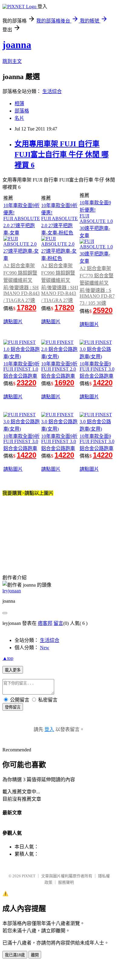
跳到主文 (12, 61)
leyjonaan (11, 590)
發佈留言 (13, 707)
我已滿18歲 (15, 955)
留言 (58, 623)
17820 (26, 307)
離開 (35, 955)
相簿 (19, 103)
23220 (26, 383)
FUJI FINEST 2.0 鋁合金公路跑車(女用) (58, 376)
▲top (7, 658)
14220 (103, 383)
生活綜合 (52, 91)
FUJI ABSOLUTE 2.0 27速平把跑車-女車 (21, 225)
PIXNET (28, 876)
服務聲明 (66, 882)
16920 (64, 383)
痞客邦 (45, 623)
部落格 (22, 110)
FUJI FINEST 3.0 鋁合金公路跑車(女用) (97, 376)
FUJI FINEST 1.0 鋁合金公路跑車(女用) (20, 376)
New (44, 647)
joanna (16, 44)
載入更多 (13, 670)
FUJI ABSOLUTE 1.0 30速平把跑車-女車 (96, 225)
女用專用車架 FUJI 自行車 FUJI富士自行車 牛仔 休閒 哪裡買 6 (62, 154)
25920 (103, 310)
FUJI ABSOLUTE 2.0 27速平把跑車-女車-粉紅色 (59, 225)
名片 (19, 118)
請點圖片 (13, 321)
